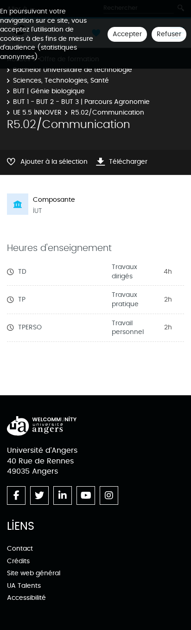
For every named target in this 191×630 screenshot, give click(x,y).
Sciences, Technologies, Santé (61, 80)
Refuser (169, 34)
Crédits (18, 561)
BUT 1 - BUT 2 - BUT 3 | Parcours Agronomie (81, 102)
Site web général (33, 573)
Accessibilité (26, 598)
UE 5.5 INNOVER (37, 112)
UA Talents (24, 586)
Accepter (127, 34)
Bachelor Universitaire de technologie (72, 70)
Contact (20, 548)
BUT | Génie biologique (49, 91)
